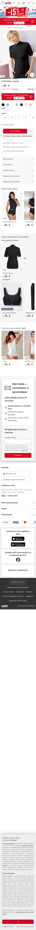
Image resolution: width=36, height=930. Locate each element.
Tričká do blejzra (18, 28)
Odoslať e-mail (12, 474)
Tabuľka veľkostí (9, 124)
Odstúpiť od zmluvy (18, 582)
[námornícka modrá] (21, 104)
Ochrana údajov (8, 592)
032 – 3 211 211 (9, 495)
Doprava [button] (15, 89)
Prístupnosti (20, 592)
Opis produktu (8, 159)
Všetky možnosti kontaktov (15, 480)
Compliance (29, 596)
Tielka (9, 28)
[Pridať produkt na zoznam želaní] (30, 131)
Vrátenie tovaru (8, 170)
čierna (4, 108)
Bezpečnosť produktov (11, 176)
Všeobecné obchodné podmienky (18, 587)
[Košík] (33, 3)
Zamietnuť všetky (7, 926)
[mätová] (7, 104)
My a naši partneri (8, 843)
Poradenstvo (7, 514)
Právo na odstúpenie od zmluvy (13, 596)
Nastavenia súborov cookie (25, 926)
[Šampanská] (26, 104)
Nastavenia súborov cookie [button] (18, 601)
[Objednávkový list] (23, 3)
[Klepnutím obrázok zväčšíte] (32, 75)
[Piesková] (16, 104)
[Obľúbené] (28, 3)
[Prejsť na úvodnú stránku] (8, 3)
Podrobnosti (7, 165)
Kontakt (5, 467)
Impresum (29, 592)
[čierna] (3, 104)
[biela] (12, 104)
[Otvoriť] (32, 22)
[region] (18, 882)
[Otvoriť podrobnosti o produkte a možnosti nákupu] (20, 269)
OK (18, 922)
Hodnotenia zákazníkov (11, 182)
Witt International (9, 503)
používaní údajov (28, 845)
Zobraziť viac (24, 450)
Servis (4, 508)
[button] (2, 3)
